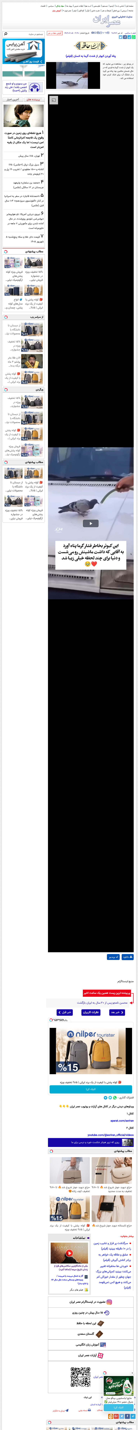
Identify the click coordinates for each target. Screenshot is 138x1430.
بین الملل (116, 10)
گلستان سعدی (86, 1334)
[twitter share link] (121, 37)
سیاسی (51, 6)
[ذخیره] (98, 33)
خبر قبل (66, 1012)
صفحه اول (129, 6)
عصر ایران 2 (67, 10)
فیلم (74, 10)
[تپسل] (51, 1020)
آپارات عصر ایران (87, 1355)
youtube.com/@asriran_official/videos (111, 1135)
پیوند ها (69, 6)
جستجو (105, 6)
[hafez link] (91, 46)
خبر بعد (115, 1012)
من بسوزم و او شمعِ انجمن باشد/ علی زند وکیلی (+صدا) (16, 87)
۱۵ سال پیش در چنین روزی (87, 1313)
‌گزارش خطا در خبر (54, 33)
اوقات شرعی (78, 6)
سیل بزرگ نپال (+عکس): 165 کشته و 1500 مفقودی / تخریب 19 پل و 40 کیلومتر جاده (24, 169)
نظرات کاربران (91, 1012)
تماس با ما (120, 6)
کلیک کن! (91, 1089)
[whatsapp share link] (133, 37)
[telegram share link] (129, 37)
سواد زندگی (60, 6)
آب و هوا (88, 6)
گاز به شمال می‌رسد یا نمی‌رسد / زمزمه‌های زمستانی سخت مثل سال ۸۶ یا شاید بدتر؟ (69, 1279)
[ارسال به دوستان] (95, 32)
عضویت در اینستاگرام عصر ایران (87, 1302)
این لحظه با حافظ (86, 1323)
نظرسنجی (96, 6)
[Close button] (132, 1373)
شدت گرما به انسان (98, 1404)
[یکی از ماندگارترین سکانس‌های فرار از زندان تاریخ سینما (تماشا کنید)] (69, 1253)
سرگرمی (127, 33)
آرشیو (112, 6)
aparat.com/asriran (122, 1121)
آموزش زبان (56, 10)
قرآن (87, 10)
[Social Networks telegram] (105, 1098)
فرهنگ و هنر (106, 10)
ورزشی (124, 10)
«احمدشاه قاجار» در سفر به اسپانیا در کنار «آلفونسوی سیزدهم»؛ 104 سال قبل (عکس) (24, 201)
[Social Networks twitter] (110, 1098)
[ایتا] (110, 1416)
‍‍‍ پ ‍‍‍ (105, 32)
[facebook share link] (125, 37)
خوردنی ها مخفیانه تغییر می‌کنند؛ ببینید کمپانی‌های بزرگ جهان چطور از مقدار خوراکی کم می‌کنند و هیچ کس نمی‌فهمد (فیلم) (113, 1277)
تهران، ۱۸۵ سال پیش (29, 156)
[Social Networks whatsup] (115, 1098)
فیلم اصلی (128, 966)
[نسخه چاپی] (92, 32)
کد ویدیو (113, 956)
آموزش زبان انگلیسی (87, 1345)
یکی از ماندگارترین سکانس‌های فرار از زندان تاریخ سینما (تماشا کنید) (71, 1267)
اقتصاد (43, 6)
